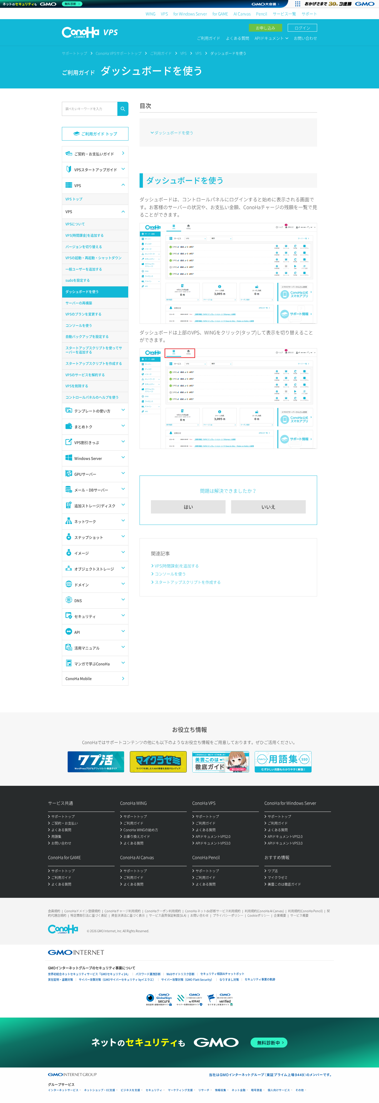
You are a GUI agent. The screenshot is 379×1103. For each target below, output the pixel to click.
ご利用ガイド (208, 38)
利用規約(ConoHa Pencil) (305, 911)
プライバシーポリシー (228, 915)
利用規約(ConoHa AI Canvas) (264, 911)
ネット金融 (239, 1090)
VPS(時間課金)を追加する (177, 565)
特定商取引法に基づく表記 (88, 915)
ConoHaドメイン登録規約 (82, 911)
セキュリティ (154, 1090)
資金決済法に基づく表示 (128, 915)
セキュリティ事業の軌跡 (260, 979)
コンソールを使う (170, 573)
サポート (309, 13)
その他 (299, 1090)
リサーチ (203, 1090)
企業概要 (280, 915)
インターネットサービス (63, 1090)
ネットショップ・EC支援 (99, 1090)
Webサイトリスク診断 (180, 974)
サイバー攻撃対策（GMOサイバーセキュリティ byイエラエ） (117, 979)
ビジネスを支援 (130, 1090)
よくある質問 (237, 38)
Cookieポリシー (258, 915)
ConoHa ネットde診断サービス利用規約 (213, 911)
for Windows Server (190, 13)
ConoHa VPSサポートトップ (119, 53)
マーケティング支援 (180, 1090)
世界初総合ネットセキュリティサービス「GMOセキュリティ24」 (89, 974)
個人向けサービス (279, 1090)
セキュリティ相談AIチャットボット (222, 974)
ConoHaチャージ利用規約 (123, 911)
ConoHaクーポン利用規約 (163, 911)
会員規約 (54, 911)
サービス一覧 (284, 13)
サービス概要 (299, 915)
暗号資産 (256, 1090)
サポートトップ (74, 53)
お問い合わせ (305, 38)
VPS (164, 13)
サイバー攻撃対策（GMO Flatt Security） (187, 979)
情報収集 (220, 1090)
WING (150, 13)
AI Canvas (242, 13)
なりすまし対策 (229, 979)
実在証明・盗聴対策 (60, 979)
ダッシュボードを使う (174, 132)
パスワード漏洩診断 (148, 974)
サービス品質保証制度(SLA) (167, 915)
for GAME (220, 13)
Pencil (261, 13)
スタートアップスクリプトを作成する (188, 582)
